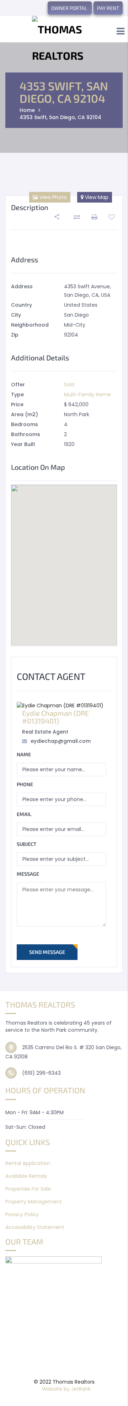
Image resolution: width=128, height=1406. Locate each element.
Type (17, 394)
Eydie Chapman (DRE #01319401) (55, 717)
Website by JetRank (66, 1388)
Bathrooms (25, 434)
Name (24, 754)
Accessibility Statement (34, 1227)
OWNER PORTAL (69, 8)
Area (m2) (24, 414)
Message (28, 874)
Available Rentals (26, 1176)
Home (27, 110)
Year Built (23, 444)
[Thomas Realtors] (64, 42)
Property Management (33, 1201)
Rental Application (27, 1163)
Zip (14, 334)
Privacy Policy (22, 1214)
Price (17, 404)
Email (24, 814)
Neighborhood (30, 324)
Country (21, 304)
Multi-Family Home (87, 394)
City (16, 314)
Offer (18, 384)
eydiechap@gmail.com (61, 741)
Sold (69, 384)
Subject (26, 844)
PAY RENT (108, 8)
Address (22, 286)
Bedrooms (24, 424)
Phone (25, 784)
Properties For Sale (28, 1188)
